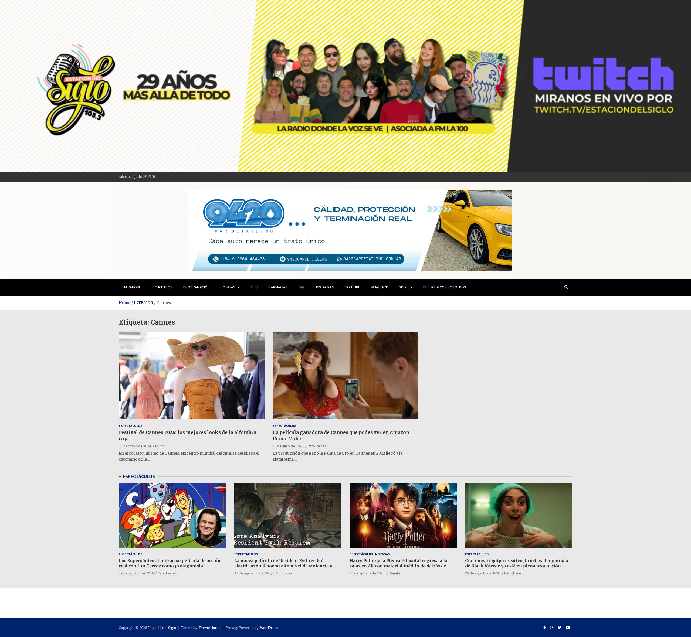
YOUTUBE (352, 287)
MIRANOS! (132, 287)
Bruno (160, 446)
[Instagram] (551, 628)
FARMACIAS (278, 287)
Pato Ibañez (317, 446)
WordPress (269, 627)
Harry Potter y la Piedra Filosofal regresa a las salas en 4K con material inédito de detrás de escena (399, 566)
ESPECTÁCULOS (139, 476)
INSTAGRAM (325, 287)
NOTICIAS (228, 287)
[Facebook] (544, 628)
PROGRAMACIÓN (196, 287)
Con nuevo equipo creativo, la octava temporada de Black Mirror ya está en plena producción (516, 563)
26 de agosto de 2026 (367, 573)
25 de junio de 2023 (288, 446)
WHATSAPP (379, 287)
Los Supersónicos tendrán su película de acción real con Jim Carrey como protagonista (170, 563)
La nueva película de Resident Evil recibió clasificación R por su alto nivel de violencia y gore (283, 566)
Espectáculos (130, 426)
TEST (255, 287)
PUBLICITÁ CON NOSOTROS (444, 287)
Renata (394, 573)
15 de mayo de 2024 (135, 446)
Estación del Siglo (162, 627)
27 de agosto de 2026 (136, 573)
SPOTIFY (405, 287)
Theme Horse (210, 627)
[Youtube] (568, 628)
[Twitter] (559, 628)
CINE (301, 287)
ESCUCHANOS (161, 287)
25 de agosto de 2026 (482, 573)
